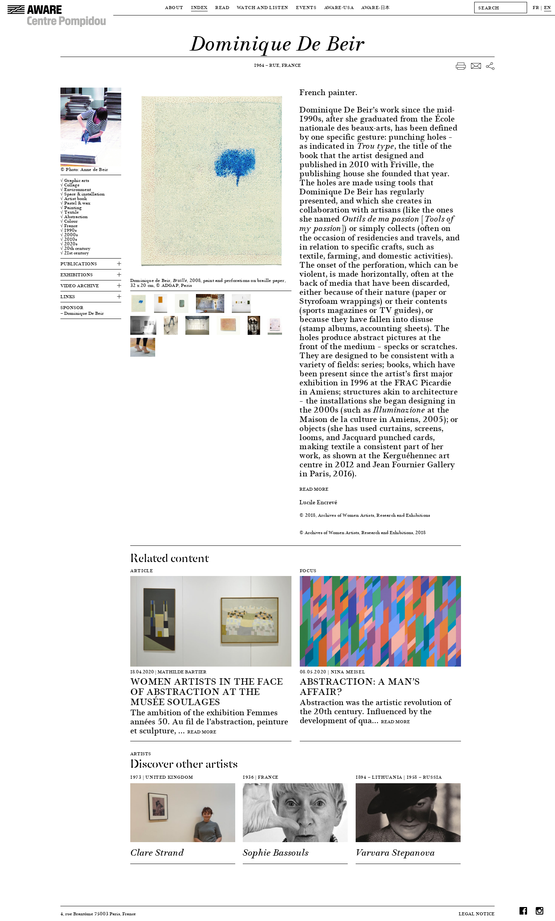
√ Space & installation (82, 194)
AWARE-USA (339, 7)
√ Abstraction (74, 216)
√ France (69, 225)
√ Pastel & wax (75, 203)
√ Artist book (73, 198)
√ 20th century (75, 248)
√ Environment (75, 189)
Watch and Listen (262, 7)
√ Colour (69, 221)
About (174, 7)
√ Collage (70, 185)
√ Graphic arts (74, 180)
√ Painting (71, 207)
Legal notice (477, 913)
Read (222, 7)
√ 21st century (74, 253)
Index (199, 7)
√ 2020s (68, 244)
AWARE (375, 7)
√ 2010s (68, 239)
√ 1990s (68, 230)
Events (306, 7)
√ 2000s (69, 235)
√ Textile (69, 212)
